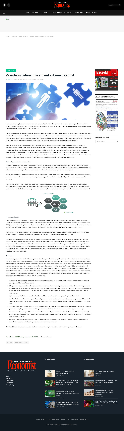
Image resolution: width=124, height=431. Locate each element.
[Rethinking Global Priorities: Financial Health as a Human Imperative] (89, 392)
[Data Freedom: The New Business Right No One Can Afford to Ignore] (89, 403)
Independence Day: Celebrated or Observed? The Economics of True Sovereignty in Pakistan (67, 382)
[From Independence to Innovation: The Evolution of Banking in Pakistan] (50, 404)
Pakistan (22, 124)
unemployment (34, 261)
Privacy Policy (10, 385)
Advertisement (10, 380)
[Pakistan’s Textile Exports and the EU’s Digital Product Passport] (89, 383)
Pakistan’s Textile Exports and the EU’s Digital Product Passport (106, 381)
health (7, 268)
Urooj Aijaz (10, 79)
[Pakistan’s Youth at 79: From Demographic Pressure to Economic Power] (50, 393)
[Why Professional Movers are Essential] (89, 373)
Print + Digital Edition (69, 420)
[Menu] (4, 13)
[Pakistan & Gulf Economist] (62, 5)
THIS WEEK (35, 13)
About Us (8, 376)
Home (27, 13)
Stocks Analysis (57, 13)
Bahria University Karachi (44, 337)
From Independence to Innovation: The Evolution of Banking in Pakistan (67, 403)
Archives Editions (91, 13)
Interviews (67, 13)
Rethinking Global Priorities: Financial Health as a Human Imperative (104, 392)
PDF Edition (84, 420)
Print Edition (54, 420)
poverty (87, 186)
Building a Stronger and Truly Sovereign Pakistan (65, 372)
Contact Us (9, 378)
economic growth (16, 261)
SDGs (26, 342)
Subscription (9, 382)
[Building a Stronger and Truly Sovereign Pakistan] (50, 373)
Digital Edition (41, 420)
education (9, 179)
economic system (43, 152)
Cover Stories (11, 70)
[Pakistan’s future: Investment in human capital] (49, 101)
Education (9, 342)
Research (45, 13)
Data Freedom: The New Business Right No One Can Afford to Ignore (106, 402)
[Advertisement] (62, 53)
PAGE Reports (79, 13)
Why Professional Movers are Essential (104, 372)
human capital (19, 342)
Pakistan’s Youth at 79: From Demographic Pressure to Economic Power (67, 393)
